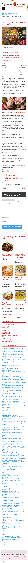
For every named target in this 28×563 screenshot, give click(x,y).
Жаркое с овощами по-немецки (10, 381)
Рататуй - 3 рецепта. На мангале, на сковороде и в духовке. (11, 467)
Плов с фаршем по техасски (9, 452)
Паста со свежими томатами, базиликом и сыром (7, 280)
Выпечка (4, 337)
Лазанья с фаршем (7, 437)
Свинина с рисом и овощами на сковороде (13, 502)
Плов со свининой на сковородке (20, 303)
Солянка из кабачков (7, 508)
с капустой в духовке (12, 177)
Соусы (3, 338)
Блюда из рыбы (6, 327)
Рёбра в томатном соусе (8, 469)
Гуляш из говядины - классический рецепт (13, 378)
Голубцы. (4, 367)
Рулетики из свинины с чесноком (18, 279)
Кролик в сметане (7, 404)
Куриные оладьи (6, 418)
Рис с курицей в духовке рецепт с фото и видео (20, 255)
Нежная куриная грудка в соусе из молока (13, 446)
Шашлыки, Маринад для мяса (10, 335)
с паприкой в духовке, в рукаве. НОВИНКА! (13, 174)
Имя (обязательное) (20, 198)
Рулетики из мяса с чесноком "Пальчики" (13, 478)
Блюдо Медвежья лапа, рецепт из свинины (7, 304)
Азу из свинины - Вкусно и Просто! (11, 353)
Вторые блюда (6, 326)
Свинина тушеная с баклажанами (11, 503)
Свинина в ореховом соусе (9, 491)
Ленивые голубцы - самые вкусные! (11, 438)
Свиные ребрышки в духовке (10, 506)
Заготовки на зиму (7, 333)
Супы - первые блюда (8, 324)
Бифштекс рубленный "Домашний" (11, 357)
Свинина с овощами (7, 500)
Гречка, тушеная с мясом (8, 375)
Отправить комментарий (12, 227)
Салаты (4, 329)
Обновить (5, 221)
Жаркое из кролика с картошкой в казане (13, 379)
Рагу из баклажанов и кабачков (10, 464)
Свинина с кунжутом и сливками (10, 499)
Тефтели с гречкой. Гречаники (10, 519)
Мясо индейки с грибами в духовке (11, 443)
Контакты (23, 556)
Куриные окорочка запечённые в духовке (13, 416)
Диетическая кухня (7, 341)
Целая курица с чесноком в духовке (11, 537)
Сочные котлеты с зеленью (9, 514)
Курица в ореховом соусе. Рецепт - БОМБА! (13, 421)
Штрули (4, 544)
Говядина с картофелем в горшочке (11, 365)
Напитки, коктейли (7, 340)
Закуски (4, 330)
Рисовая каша (5, 474)
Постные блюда (6, 332)
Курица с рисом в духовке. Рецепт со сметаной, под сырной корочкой (12, 432)
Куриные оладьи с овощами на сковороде (13, 420)
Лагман (4, 435)
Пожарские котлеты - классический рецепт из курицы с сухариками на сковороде (13, 459)
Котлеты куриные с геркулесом (10, 401)
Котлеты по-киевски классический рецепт (13, 402)
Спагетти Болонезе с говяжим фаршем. (12, 516)
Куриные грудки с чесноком (9, 415)
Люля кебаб (5, 440)
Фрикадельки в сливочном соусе (10, 536)
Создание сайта (5, 558)
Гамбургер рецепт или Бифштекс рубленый (13, 364)
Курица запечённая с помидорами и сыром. (14, 426)
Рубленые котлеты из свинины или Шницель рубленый (11, 476)
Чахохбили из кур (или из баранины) (12, 539)
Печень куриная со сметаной (10, 451)
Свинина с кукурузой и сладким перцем (12, 497)
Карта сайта (17, 556)
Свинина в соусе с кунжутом (9, 496)
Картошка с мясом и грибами (10, 399)
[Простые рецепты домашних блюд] (14, 4)
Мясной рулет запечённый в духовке (12, 441)
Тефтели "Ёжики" (6, 517)
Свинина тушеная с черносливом (7, 254)
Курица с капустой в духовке (9, 427)
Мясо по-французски (7, 444)
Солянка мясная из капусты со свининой (13, 509)
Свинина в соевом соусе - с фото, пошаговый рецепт (11, 493)
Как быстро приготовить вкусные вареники (13, 385)
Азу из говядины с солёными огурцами (12, 351)
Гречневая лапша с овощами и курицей (12, 376)
